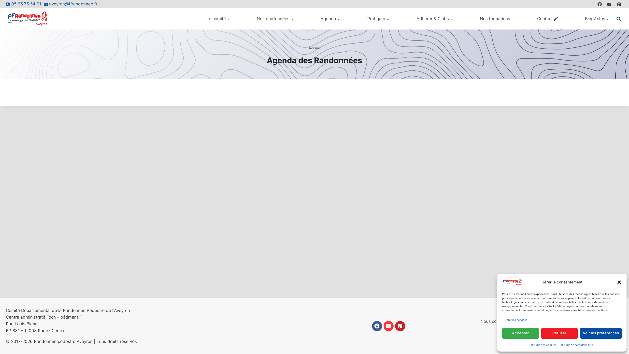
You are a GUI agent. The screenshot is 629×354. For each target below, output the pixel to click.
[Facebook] (600, 4)
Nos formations (495, 18)
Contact (545, 18)
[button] (619, 282)
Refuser (559, 333)
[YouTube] (609, 4)
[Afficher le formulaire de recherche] (618, 19)
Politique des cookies (542, 345)
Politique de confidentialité (576, 345)
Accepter (520, 333)
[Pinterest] (619, 4)
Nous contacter (495, 321)
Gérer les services (516, 320)
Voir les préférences (601, 333)
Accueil (314, 48)
